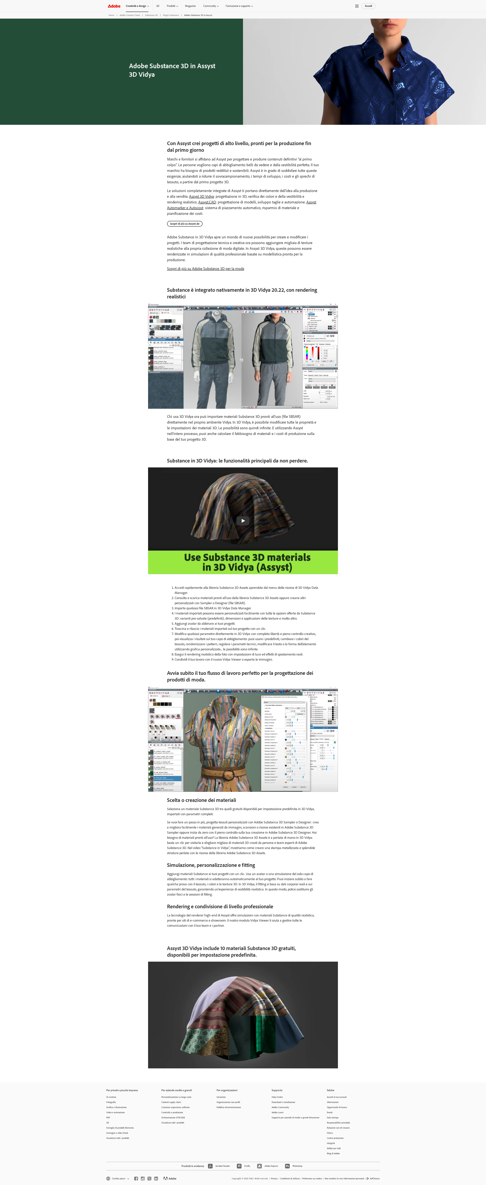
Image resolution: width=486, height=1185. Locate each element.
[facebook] (136, 1178)
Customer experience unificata (175, 1107)
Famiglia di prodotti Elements (120, 1128)
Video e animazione (115, 1112)
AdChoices (375, 1178)
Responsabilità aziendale (338, 1122)
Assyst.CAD (207, 202)
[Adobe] (114, 6)
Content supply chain (171, 1102)
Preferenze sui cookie (312, 1178)
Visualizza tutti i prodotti (117, 1138)
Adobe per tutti (334, 1148)
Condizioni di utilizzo (290, 1178)
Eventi (330, 1112)
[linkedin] (156, 1178)
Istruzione (221, 1097)
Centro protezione (335, 1138)
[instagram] (143, 1178)
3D (157, 6)
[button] (357, 6)
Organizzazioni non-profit (228, 1102)
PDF (108, 1117)
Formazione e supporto (238, 6)
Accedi (368, 6)
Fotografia (111, 1102)
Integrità (331, 1143)
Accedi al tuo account (337, 1097)
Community (209, 6)
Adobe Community (280, 1107)
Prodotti (171, 6)
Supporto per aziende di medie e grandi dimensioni (293, 1117)
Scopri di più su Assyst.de (185, 223)
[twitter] (149, 1178)
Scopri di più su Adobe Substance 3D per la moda (205, 268)
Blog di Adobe (333, 1153)
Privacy (274, 1178)
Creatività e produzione (172, 1112)
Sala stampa (332, 1117)
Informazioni (332, 1102)
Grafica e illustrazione (116, 1107)
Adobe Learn (277, 1112)
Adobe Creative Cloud (130, 15)
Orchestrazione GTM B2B (173, 1117)
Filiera (330, 1133)
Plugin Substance (171, 15)
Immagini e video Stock (117, 1133)
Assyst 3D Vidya (201, 196)
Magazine (190, 6)
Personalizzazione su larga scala (176, 1097)
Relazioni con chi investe (338, 1128)
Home (111, 15)
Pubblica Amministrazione (229, 1107)
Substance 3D (151, 15)
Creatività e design (136, 6)
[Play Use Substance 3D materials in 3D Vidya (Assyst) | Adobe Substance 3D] (243, 520)
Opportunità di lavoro (337, 1107)
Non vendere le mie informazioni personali (344, 1178)
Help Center (277, 1097)
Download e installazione (283, 1102)
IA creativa (111, 1097)
